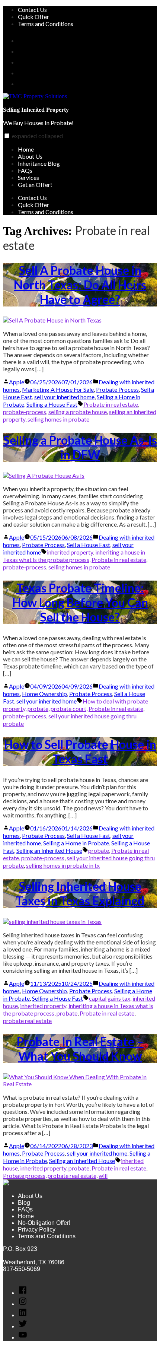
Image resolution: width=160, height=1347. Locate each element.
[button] (6, 135)
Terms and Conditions (45, 23)
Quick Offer (33, 16)
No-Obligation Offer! (44, 1223)
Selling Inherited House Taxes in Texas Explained (80, 893)
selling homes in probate (58, 419)
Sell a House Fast (88, 544)
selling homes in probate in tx (63, 865)
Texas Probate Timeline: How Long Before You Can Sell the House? (80, 602)
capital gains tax (109, 998)
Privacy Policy (36, 1229)
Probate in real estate (110, 404)
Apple (16, 381)
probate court (68, 708)
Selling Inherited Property (36, 110)
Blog (24, 1203)
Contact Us (32, 9)
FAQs (25, 170)
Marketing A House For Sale (58, 389)
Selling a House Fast (51, 404)
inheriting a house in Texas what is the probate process (74, 556)
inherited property (70, 552)
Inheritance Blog (39, 163)
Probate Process (117, 389)
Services (28, 177)
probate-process (24, 411)
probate (38, 708)
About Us (30, 156)
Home (26, 149)
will (103, 1175)
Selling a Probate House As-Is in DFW (80, 447)
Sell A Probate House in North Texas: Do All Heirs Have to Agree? (80, 284)
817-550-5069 (21, 1269)
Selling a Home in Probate (76, 842)
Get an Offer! (35, 184)
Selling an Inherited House (49, 850)
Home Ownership (44, 693)
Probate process (24, 1175)
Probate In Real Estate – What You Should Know (80, 1048)
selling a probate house (77, 411)
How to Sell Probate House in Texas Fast (80, 751)
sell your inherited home (64, 396)
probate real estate (27, 1020)
